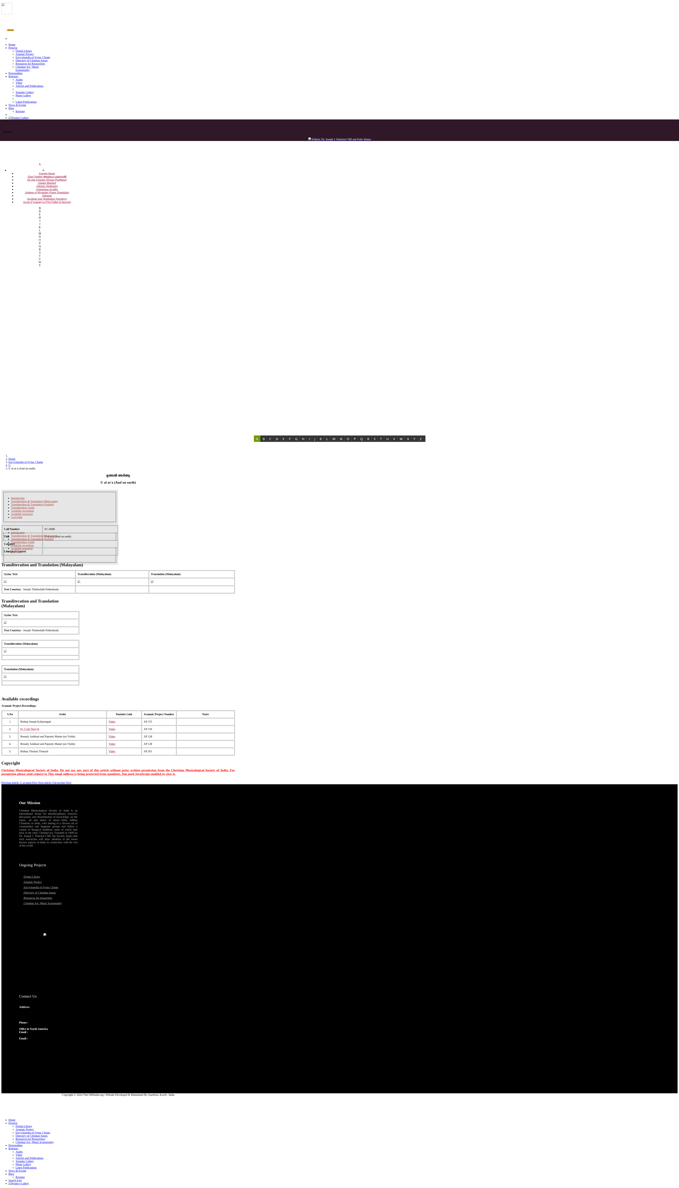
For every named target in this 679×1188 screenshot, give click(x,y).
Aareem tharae (47, 173)
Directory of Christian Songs (32, 60)
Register (20, 111)
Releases (13, 76)
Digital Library (24, 50)
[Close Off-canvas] (339, 1114)
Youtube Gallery (25, 92)
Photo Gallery (23, 95)
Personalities (15, 73)
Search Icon (15, 1180)
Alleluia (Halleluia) (47, 186)
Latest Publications (26, 101)
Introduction (18, 498)
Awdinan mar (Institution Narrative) (47, 198)
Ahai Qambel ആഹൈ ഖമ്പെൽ (46, 176)
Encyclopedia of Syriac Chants (33, 57)
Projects (12, 47)
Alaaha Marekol (47, 182)
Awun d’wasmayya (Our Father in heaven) (47, 202)
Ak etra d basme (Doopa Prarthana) (47, 179)
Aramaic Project (25, 54)
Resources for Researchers (30, 63)
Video (19, 82)
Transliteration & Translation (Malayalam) (34, 501)
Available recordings (22, 510)
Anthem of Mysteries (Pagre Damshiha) (47, 192)
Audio (19, 79)
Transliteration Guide (22, 507)
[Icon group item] (22, 1046)
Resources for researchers (37, 897)
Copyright (16, 517)
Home (11, 44)
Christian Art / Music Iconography (27, 68)
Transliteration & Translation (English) (32, 504)
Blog (11, 108)
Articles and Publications (29, 85)
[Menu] (339, 32)
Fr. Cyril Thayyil (29, 729)
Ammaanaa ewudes (47, 189)
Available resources (22, 514)
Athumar (47, 195)
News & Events (17, 105)
